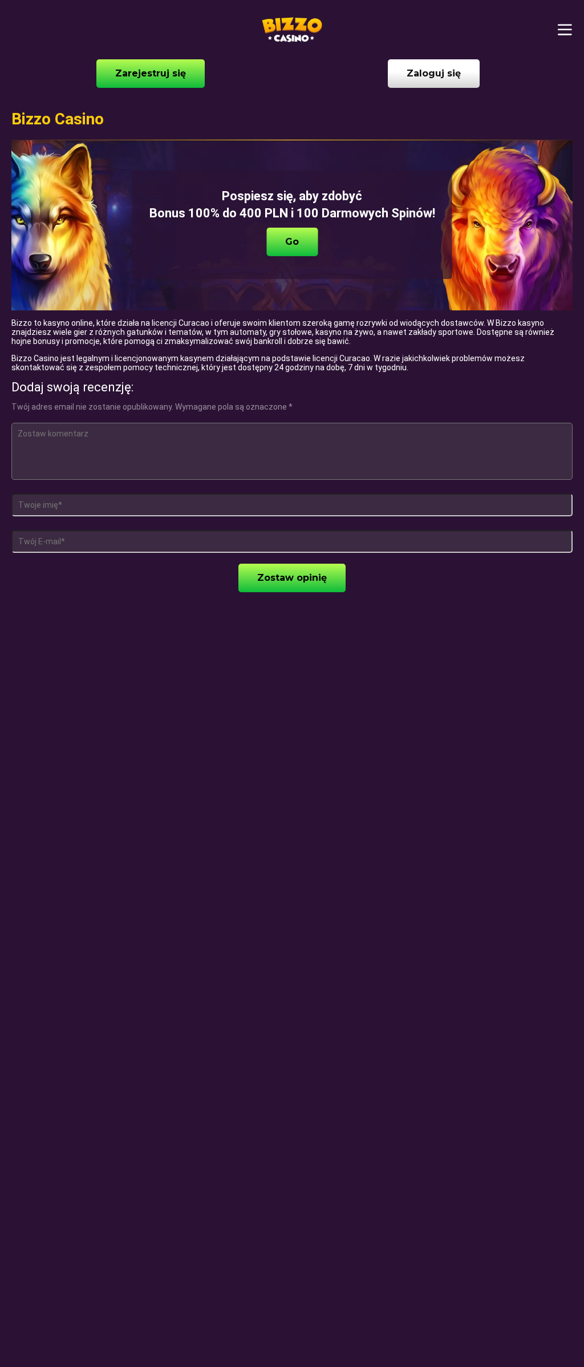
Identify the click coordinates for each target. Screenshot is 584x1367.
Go (292, 241)
